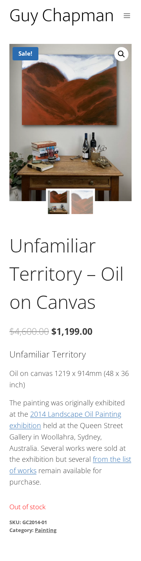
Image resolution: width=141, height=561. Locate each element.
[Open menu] (127, 15)
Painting (45, 530)
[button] (121, 54)
